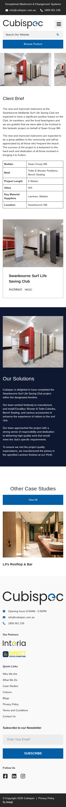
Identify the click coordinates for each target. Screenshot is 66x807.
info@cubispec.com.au (21, 617)
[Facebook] (5, 776)
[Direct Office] (23, 654)
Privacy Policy (11, 704)
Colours (7, 692)
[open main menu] (58, 24)
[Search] (58, 34)
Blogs (6, 698)
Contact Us (9, 716)
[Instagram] (22, 776)
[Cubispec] (23, 24)
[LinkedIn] (14, 776)
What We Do (10, 679)
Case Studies (10, 686)
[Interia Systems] (23, 643)
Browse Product (33, 43)
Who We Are (10, 673)
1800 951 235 (16, 623)
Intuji (9, 802)
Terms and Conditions (15, 710)
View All (33, 499)
